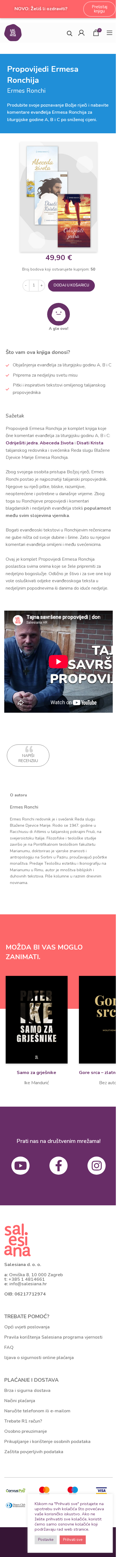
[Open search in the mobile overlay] (69, 33)
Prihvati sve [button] (72, 1539)
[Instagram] (96, 1166)
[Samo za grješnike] (37, 1020)
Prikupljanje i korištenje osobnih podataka (47, 1441)
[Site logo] (13, 32)
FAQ (9, 1347)
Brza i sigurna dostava (27, 1390)
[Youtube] (20, 1166)
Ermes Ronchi (24, 807)
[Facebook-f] (58, 1166)
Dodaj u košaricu (71, 285)
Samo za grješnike (36, 1072)
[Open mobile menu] (110, 32)
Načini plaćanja (19, 1401)
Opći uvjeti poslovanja (27, 1327)
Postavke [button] (45, 1539)
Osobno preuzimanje (25, 1431)
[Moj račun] (81, 32)
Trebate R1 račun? (23, 1421)
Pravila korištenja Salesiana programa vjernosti (53, 1337)
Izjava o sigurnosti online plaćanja (39, 1358)
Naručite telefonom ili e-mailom (37, 1411)
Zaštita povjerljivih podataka (33, 1452)
